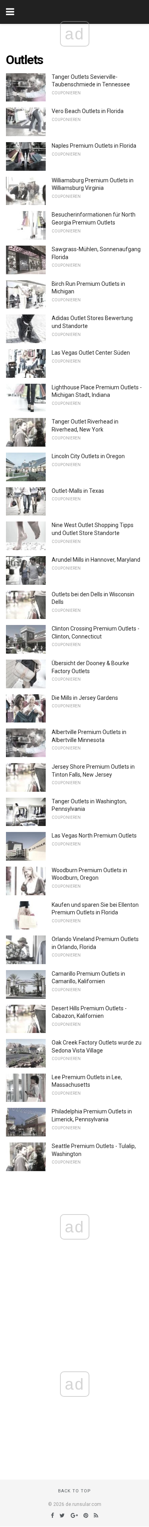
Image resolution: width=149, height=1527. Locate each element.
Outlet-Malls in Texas (78, 491)
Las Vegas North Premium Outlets (94, 835)
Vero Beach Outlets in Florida (88, 111)
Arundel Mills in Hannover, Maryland (96, 560)
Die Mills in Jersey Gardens (85, 698)
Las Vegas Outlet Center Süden (91, 353)
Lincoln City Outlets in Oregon (88, 456)
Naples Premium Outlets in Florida (94, 146)
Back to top (74, 1491)
